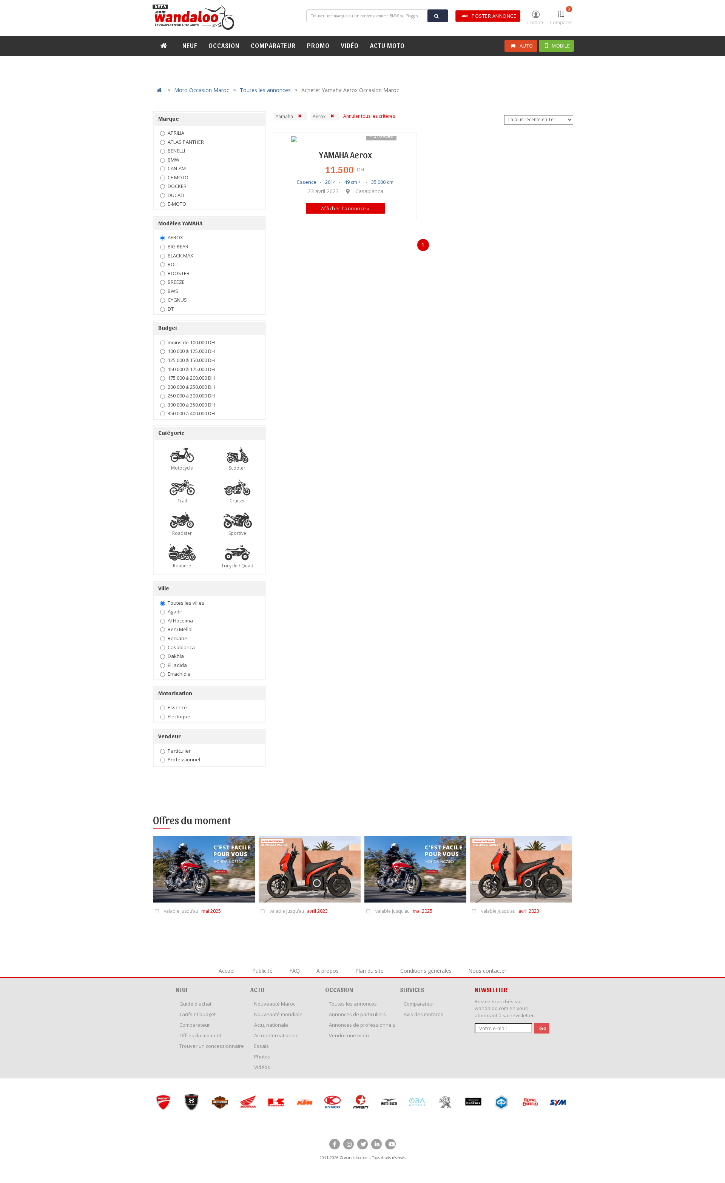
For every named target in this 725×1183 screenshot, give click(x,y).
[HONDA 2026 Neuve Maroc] (247, 1102)
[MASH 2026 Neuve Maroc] (360, 1102)
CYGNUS (177, 299)
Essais (261, 1046)
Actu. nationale (271, 1024)
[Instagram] (348, 1144)
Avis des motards (423, 1014)
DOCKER (177, 186)
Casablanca (181, 647)
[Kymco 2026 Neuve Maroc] (331, 1102)
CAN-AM (177, 168)
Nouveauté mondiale (278, 1014)
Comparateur (194, 1024)
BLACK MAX (180, 255)
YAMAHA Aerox (345, 154)
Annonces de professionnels (362, 1024)
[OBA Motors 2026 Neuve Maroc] (416, 1102)
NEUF (189, 45)
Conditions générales (426, 970)
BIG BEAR (178, 246)
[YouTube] (390, 1144)
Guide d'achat (195, 1003)
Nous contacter (487, 970)
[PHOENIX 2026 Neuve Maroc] (472, 1102)
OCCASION (223, 45)
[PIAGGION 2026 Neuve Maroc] (500, 1102)
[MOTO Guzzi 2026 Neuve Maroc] (388, 1102)
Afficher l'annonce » (345, 208)
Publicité (262, 970)
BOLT (173, 264)
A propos (327, 970)
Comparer (561, 16)
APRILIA (176, 132)
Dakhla (176, 656)
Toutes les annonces (265, 90)
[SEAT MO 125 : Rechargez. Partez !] (310, 871)
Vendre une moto (349, 1035)
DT (171, 308)
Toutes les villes (186, 602)
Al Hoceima (180, 620)
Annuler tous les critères (369, 116)
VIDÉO (350, 45)
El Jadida (177, 665)
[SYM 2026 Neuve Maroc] (557, 1102)
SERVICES (412, 989)
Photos (262, 1056)
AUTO (526, 45)
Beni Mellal (180, 629)
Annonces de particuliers (357, 1014)
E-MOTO (177, 203)
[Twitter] (362, 1144)
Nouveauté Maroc (274, 1003)
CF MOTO (178, 177)
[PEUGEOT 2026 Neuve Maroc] (444, 1102)
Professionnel (184, 759)
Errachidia (179, 673)
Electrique (179, 716)
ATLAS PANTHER (186, 142)
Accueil (227, 970)
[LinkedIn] (376, 1144)
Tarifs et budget (197, 1014)
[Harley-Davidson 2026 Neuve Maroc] (219, 1102)
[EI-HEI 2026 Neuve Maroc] (190, 1102)
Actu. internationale (276, 1035)
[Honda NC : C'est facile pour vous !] (204, 871)
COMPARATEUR (273, 45)
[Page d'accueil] (194, 17)
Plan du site (369, 970)
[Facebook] (334, 1144)
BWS (173, 291)
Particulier (179, 750)
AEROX (175, 237)
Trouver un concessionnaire (211, 1046)
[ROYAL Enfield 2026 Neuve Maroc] (529, 1102)
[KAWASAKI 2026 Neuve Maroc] (275, 1102)
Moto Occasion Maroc (201, 90)
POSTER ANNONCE (494, 15)
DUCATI (176, 195)
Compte (536, 22)
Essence (177, 707)
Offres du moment (200, 1035)
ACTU (257, 989)
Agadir (175, 611)
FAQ (294, 970)
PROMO (318, 45)
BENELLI (176, 150)
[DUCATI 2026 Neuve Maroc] (162, 1102)
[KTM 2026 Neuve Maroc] (303, 1102)
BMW (173, 159)
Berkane (177, 638)
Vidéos (262, 1067)
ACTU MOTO (387, 45)
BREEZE (176, 282)
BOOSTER (179, 273)
